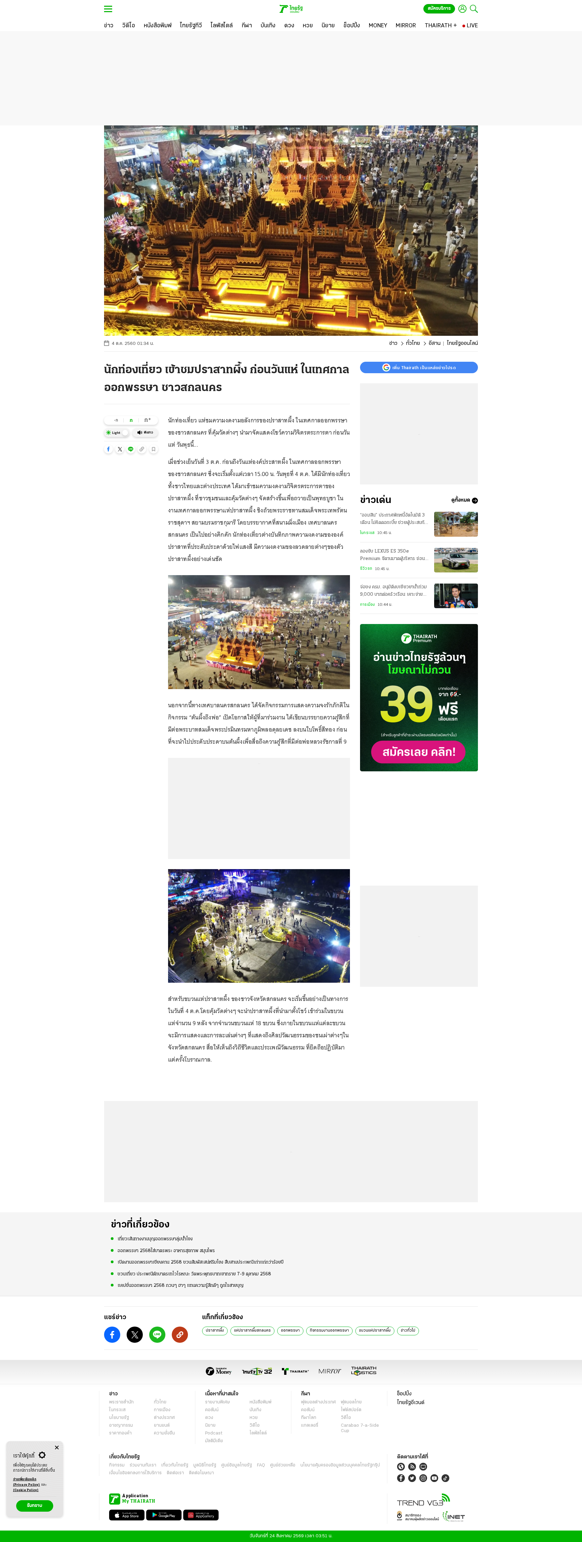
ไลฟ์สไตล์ (258, 1433)
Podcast (213, 1433)
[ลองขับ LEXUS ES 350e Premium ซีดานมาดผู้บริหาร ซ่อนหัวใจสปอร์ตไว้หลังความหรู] (456, 560)
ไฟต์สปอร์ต (351, 1410)
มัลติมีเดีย (214, 1441)
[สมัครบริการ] (419, 697)
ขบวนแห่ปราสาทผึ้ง (375, 1331)
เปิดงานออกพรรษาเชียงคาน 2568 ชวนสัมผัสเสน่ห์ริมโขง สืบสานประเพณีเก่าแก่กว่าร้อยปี (201, 1262)
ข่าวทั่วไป (408, 1331)
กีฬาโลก (308, 1417)
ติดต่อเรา (175, 1473)
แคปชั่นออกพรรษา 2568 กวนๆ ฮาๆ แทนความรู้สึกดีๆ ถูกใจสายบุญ (181, 1285)
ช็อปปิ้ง (404, 1394)
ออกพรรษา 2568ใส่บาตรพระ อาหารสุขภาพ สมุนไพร (166, 1250)
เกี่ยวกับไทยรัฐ (174, 1465)
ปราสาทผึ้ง (215, 1331)
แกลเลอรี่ (309, 1425)
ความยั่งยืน (164, 1433)
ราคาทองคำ (120, 1433)
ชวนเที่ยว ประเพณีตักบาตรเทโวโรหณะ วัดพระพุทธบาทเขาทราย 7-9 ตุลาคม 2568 (194, 1274)
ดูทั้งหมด (460, 500)
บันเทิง (255, 1410)
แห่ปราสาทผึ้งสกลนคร (252, 1331)
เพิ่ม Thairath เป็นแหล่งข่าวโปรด (424, 367)
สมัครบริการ (439, 8)
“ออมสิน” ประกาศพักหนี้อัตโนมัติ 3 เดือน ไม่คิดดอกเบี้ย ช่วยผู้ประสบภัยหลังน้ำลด (393, 520)
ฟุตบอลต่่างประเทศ (318, 1402)
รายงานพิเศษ (217, 1402)
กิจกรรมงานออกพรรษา (329, 1331)
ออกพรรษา (290, 1331)
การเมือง (367, 605)
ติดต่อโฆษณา (201, 1473)
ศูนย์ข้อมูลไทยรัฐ (236, 1465)
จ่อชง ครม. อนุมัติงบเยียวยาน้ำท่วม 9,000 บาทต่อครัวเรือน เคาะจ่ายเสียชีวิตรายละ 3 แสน (393, 592)
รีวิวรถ (366, 569)
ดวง (209, 1417)
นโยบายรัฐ (119, 1417)
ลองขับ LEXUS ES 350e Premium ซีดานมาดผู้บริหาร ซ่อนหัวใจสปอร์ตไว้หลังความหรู (392, 556)
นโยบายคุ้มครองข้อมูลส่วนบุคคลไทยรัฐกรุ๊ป (340, 1465)
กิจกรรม (117, 1465)
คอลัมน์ (212, 1410)
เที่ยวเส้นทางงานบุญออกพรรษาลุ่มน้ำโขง (155, 1239)
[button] (108, 449)
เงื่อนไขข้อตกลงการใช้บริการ (135, 1473)
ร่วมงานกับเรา (143, 1465)
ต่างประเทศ (164, 1417)
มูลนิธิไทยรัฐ (204, 1465)
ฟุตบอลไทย (351, 1402)
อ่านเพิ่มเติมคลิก (26, 1482)
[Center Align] (57, 1447)
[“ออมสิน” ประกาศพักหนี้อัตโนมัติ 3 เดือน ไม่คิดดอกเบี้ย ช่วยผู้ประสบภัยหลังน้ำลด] (456, 524)
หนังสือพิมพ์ (260, 1402)
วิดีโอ (255, 1425)
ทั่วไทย (413, 343)
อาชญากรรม (121, 1425)
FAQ (261, 1465)
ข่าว (393, 343)
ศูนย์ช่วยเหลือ (282, 1465)
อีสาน (435, 343)
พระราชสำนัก (121, 1402)
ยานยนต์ (162, 1425)
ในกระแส (367, 533)
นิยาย (210, 1425)
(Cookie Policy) (26, 1490)
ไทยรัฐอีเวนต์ (410, 1402)
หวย (254, 1417)
